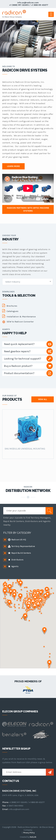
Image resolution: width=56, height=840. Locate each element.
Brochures (12, 305)
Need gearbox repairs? (17, 351)
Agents (14, 566)
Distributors (17, 559)
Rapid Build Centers (21, 553)
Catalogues (12, 311)
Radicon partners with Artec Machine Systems (28, 209)
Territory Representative (23, 546)
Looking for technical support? (22, 358)
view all (42, 399)
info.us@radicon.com (28, 2)
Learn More (13, 166)
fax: (4, 805)
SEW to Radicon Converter (20, 321)
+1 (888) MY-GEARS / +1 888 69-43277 (28, 5)
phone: (5, 802)
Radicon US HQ (18, 539)
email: (5, 809)
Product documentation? (19, 373)
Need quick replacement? (19, 344)
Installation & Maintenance (21, 316)
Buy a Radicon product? (18, 366)
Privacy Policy (29, 833)
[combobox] (27, 281)
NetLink (33, 837)
